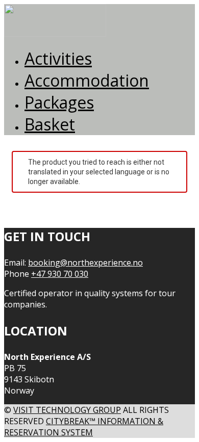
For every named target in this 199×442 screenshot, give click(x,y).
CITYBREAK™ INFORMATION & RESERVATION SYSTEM (83, 426)
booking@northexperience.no (85, 262)
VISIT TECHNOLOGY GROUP (67, 409)
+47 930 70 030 (59, 273)
